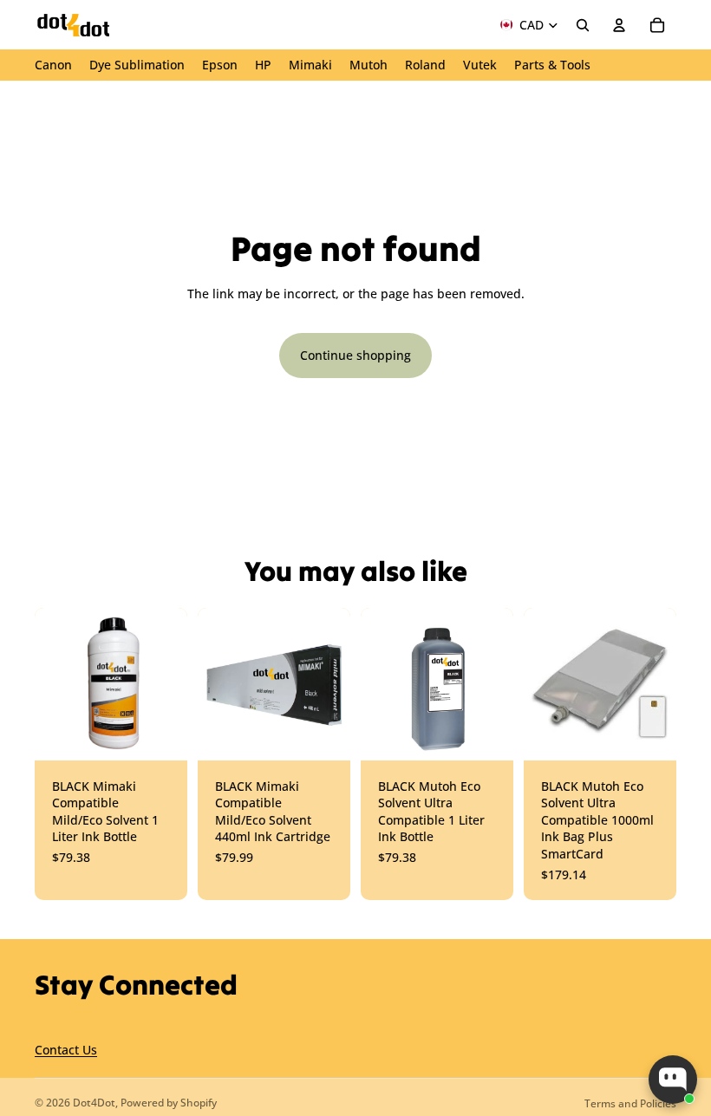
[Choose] (160, 733)
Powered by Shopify (169, 1102)
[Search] (583, 25)
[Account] (619, 25)
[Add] (486, 733)
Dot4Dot (94, 1102)
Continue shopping (355, 355)
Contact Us (66, 1049)
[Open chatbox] (673, 1079)
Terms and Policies (630, 1103)
